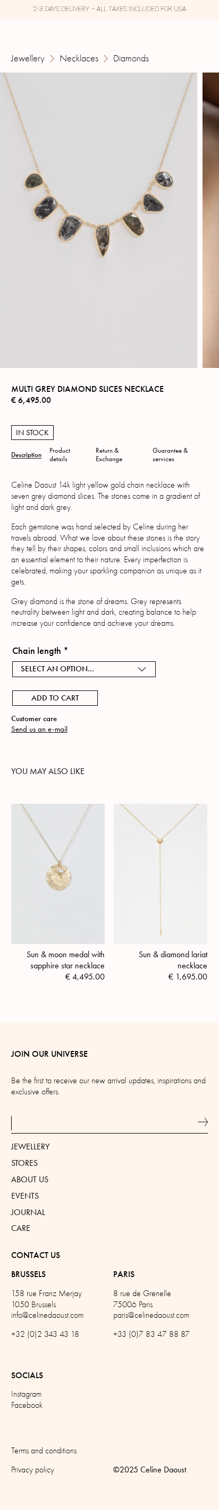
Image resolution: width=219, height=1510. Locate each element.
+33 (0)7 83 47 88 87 (151, 1334)
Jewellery (28, 58)
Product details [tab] (59, 454)
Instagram (26, 1394)
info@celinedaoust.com (47, 1315)
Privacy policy (32, 1470)
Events (25, 1196)
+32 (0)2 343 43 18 (45, 1334)
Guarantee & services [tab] (170, 454)
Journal (28, 1212)
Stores (24, 1163)
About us (29, 1179)
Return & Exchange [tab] (109, 454)
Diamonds (131, 58)
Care (20, 1228)
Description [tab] (26, 455)
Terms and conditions (44, 1450)
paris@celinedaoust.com (151, 1315)
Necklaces (79, 58)
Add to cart (55, 698)
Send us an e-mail (39, 729)
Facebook (27, 1405)
